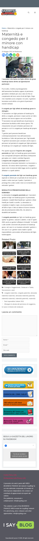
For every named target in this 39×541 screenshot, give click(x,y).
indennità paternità (22, 298)
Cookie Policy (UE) (10, 475)
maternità (32, 298)
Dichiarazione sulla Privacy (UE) (15, 478)
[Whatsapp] (14, 55)
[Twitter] (7, 55)
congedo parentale (10, 175)
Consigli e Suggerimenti (12, 287)
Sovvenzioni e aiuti (8, 290)
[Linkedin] (10, 55)
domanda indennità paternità (25, 296)
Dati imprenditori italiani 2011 (14, 301)
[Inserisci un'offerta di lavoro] (18, 374)
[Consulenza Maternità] (18, 424)
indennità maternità (8, 298)
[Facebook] (3, 55)
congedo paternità (24, 293)
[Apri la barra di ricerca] (28, 12)
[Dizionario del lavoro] (18, 415)
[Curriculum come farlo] (18, 397)
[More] (17, 55)
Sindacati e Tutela (27, 287)
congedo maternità (10, 293)
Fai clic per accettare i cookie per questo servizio (19, 455)
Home (4, 28)
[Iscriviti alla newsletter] (18, 388)
